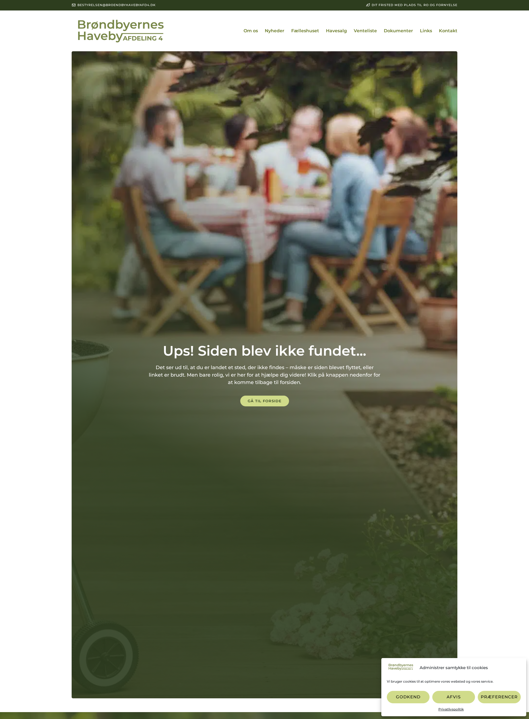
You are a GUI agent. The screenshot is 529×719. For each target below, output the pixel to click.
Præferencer (499, 696)
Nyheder (274, 30)
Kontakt (448, 30)
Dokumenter (398, 30)
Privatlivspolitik (451, 709)
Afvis (454, 696)
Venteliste (365, 30)
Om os (251, 30)
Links (426, 30)
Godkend (408, 696)
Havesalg (336, 30)
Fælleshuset (305, 30)
